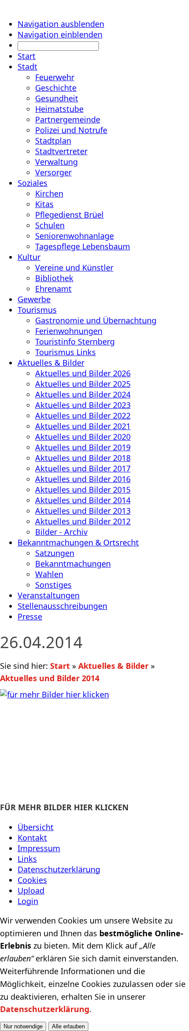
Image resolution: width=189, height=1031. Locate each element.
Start (60, 665)
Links (27, 858)
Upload (31, 890)
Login (28, 901)
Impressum (39, 848)
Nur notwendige (23, 1026)
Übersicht (36, 827)
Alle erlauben (68, 1026)
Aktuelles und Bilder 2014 (49, 678)
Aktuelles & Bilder (113, 665)
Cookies (32, 880)
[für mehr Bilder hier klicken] (94, 743)
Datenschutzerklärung (59, 869)
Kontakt (32, 837)
